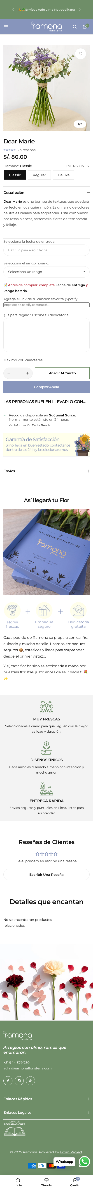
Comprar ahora (46, 387)
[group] (46, 88)
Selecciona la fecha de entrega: (29, 241)
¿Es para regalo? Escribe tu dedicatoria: (36, 315)
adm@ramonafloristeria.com (27, 1068)
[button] (13, 9)
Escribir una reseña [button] (46, 874)
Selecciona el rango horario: (26, 263)
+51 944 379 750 (16, 1062)
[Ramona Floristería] (46, 26)
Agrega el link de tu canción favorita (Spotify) (41, 299)
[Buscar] (75, 27)
